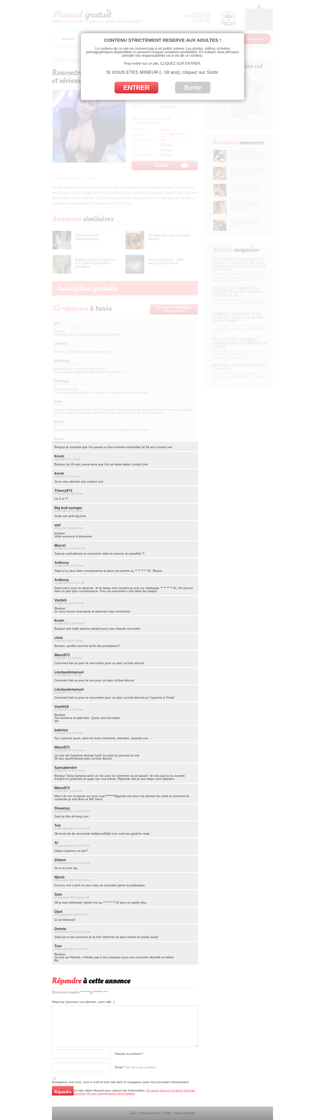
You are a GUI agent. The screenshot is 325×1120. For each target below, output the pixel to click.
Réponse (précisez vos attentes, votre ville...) (83, 1001)
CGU (133, 1112)
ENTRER (136, 87)
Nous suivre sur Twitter (155, 1112)
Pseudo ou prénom (129, 1054)
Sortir (193, 87)
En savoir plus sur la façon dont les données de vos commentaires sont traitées (134, 1092)
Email (135, 1067)
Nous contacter (184, 1112)
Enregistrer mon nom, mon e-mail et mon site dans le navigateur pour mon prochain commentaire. (121, 1082)
